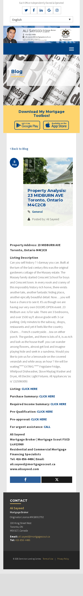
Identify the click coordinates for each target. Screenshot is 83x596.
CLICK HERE (29, 389)
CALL (47, 427)
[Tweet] (56, 479)
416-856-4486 (22, 540)
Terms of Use (48, 559)
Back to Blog (19, 149)
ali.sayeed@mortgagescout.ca (34, 536)
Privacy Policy (63, 559)
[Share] (25, 479)
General (37, 212)
